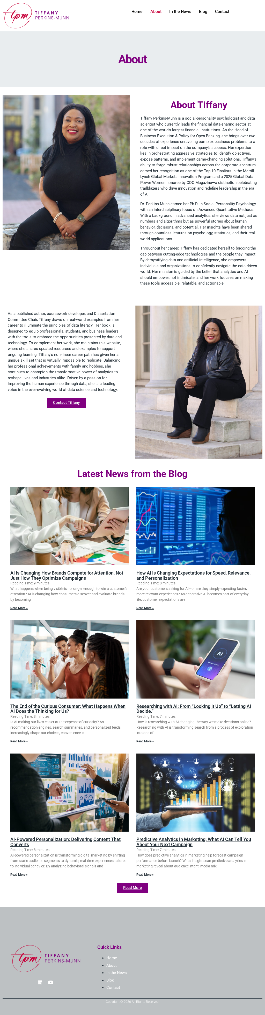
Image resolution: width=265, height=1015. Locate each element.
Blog (203, 11)
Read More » (19, 608)
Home (137, 11)
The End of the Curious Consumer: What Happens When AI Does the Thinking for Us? (68, 708)
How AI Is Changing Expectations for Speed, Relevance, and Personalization (193, 575)
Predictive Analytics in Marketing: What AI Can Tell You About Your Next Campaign (193, 842)
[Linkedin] (40, 982)
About (155, 11)
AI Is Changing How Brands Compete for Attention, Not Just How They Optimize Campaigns (66, 575)
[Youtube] (50, 982)
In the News (180, 11)
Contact (222, 11)
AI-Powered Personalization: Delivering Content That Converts (65, 842)
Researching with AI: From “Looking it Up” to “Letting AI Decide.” (193, 708)
